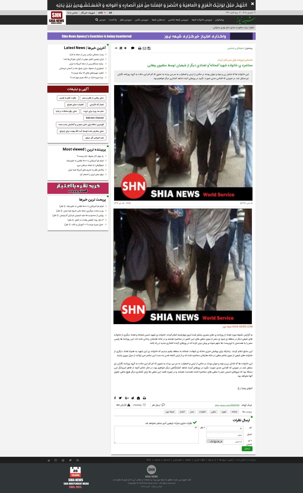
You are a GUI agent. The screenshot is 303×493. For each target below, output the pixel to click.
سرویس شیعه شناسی (178, 20)
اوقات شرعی (199, 460)
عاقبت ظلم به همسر (67, 98)
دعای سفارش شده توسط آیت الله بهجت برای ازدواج (82, 131)
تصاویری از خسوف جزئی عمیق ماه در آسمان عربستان (81, 68)
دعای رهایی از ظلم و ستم (93, 98)
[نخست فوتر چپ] (76, 477)
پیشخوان (219, 20)
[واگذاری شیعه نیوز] (151, 35)
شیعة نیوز (170, 412)
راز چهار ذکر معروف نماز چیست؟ (90, 156)
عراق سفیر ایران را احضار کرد (92, 174)
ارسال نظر (156, 405)
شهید (224, 412)
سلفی (213, 412)
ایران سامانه (145, 486)
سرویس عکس (142, 20)
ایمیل (249, 434)
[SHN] (56, 17)
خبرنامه (157, 460)
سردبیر (103, 20)
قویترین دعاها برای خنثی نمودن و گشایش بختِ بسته (81, 124)
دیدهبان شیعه (158, 20)
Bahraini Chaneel (95, 118)
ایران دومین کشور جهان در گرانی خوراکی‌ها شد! (84, 59)
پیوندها (222, 460)
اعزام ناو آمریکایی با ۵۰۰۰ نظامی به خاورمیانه (85, 161)
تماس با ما (72, 13)
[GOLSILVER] (78, 188)
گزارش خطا (121, 405)
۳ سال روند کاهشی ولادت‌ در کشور (86, 220)
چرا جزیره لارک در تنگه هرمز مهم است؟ (87, 77)
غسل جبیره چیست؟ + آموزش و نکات (84, 224)
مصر (192, 412)
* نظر (202, 427)
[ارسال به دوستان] (144, 48)
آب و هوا (212, 460)
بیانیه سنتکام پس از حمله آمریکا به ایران (86, 64)
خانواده (202, 412)
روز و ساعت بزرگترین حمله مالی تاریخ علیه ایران (80, 211)
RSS (149, 460)
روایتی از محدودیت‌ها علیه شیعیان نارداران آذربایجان (78, 215)
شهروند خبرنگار (88, 13)
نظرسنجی (177, 460)
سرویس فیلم (126, 20)
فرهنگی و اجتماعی (235, 48)
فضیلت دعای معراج (75, 104)
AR (110, 13)
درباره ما (252, 460)
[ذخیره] (149, 48)
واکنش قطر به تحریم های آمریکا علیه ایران (86, 170)
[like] (141, 405)
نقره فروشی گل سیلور (94, 138)
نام (251, 427)
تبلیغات (188, 460)
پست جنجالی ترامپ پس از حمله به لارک (86, 54)
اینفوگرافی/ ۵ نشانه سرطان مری (90, 165)
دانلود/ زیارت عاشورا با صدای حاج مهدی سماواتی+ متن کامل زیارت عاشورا (223, 27)
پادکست (113, 20)
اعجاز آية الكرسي (97, 104)
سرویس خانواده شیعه (202, 20)
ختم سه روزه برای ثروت (93, 111)
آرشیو (231, 460)
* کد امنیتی (249, 442)
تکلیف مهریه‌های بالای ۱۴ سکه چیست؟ (87, 73)
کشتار (182, 412)
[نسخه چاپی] (139, 48)
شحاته (234, 412)
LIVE (100, 13)
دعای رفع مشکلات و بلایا (66, 111)
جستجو (166, 460)
